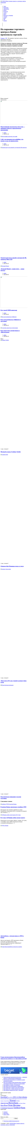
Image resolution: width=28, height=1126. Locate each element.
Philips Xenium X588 (10, 1098)
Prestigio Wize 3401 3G (18, 1098)
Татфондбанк (19, 1107)
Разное (5, 20)
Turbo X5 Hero (6, 1100)
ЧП (4, 19)
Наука (4, 10)
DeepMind (4, 1097)
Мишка (24, 1103)
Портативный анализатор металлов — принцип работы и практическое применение (13, 128)
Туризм (5, 16)
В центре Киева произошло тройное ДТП (13, 807)
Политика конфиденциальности (11, 1121)
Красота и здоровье (8, 15)
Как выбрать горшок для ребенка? (11, 1085)
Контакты (5, 1113)
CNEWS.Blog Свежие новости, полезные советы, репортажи (12, 1124)
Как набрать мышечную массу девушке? (13, 1090)
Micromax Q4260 (4, 1098)
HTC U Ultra (17, 1097)
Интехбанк (13, 1103)
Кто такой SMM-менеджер (9, 310)
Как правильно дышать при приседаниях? (13, 1087)
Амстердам (4, 1103)
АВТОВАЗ (18, 1100)
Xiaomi (12, 1100)
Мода (4, 14)
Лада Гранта (20, 1103)
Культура (5, 11)
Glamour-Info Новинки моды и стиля (12, 566)
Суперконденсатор (7, 1108)
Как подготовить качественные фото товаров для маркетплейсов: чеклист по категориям (14, 1083)
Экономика (6, 9)
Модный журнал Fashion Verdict (11, 452)
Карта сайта (6, 1114)
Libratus (24, 1097)
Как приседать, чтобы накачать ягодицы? (13, 1088)
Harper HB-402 (10, 1097)
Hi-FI (4, 18)
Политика (5, 7)
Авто (4, 6)
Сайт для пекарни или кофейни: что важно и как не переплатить (12, 140)
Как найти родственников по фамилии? (13, 1086)
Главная (5, 1112)
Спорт (5, 12)
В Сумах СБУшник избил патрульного (13, 817)
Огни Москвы (14, 1105)
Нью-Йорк (4, 1105)
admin (4, 132)
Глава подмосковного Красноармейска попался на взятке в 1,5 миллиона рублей (14, 1057)
